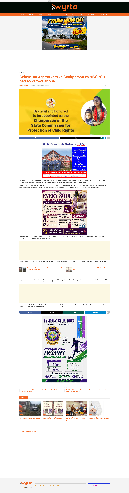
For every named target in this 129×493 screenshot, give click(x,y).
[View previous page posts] (63, 275)
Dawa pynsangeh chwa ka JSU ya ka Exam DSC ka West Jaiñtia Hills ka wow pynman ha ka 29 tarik (75, 418)
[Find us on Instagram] (107, 1)
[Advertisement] (64, 61)
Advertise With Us (36, 1)
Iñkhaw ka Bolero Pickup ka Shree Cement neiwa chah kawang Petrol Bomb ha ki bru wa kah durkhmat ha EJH (45, 268)
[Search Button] (109, 14)
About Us (20, 1)
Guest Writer (103, 14)
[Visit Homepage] (65, 8)
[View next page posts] (66, 275)
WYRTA (23, 487)
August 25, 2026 (30, 270)
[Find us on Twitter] (105, 1)
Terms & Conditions (43, 1)
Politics (31, 14)
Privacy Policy (30, 1)
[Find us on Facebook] (103, 1)
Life (73, 14)
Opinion (49, 14)
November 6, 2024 (34, 85)
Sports (57, 14)
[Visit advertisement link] (64, 33)
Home (22, 14)
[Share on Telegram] (104, 138)
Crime (66, 14)
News (24, 72)
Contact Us (25, 1)
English (81, 14)
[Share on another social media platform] (108, 138)
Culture (40, 14)
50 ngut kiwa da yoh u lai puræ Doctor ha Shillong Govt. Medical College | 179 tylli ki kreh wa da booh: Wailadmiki (99, 418)
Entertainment (91, 14)
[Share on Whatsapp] (101, 138)
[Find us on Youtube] (109, 1)
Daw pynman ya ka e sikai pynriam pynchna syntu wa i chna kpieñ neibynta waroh (90, 268)
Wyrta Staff (26, 85)
